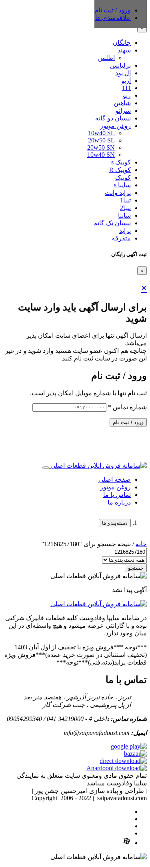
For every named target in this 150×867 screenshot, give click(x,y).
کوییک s (121, 162)
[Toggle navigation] (45, 468)
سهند (124, 50)
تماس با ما (117, 494)
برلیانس (120, 65)
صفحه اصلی (114, 479)
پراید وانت (118, 192)
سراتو (123, 110)
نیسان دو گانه (113, 118)
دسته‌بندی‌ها (115, 523)
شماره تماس (127, 407)
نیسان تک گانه (112, 223)
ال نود (123, 73)
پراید (125, 230)
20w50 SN (101, 147)
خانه (141, 544)
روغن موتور (115, 125)
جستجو (136, 568)
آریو (126, 80)
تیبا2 (125, 207)
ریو (127, 95)
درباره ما (119, 502)
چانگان (122, 42)
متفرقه (121, 238)
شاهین (122, 103)
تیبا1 (125, 200)
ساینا (124, 215)
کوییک (123, 177)
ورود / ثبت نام (128, 422)
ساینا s (122, 185)
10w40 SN (101, 154)
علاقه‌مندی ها (113, 17)
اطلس (106, 57)
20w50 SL (101, 140)
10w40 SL (101, 133)
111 (126, 87)
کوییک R (120, 169)
